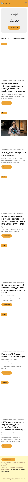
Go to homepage (14, 27)
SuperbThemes (14, 479)
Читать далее (7, 103)
